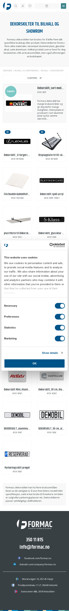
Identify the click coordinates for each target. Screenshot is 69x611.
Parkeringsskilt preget (17, 468)
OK (35, 363)
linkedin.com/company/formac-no (38, 564)
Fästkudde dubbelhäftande (19, 194)
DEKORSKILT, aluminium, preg (20, 429)
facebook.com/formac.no (37, 558)
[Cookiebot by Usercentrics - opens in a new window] (49, 245)
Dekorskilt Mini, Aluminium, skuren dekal (26, 389)
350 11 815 (34, 540)
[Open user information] (22, 6)
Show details (50, 352)
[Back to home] (7, 6)
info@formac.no (35, 547)
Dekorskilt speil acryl (52, 194)
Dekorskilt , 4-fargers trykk (19, 155)
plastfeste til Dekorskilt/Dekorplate (24, 233)
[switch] (60, 316)
